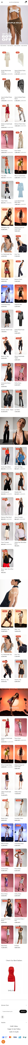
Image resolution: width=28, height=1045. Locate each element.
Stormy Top (18, 679)
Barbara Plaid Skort (6, 517)
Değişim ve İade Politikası (14, 1029)
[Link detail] (11, 978)
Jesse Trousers (19, 517)
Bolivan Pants (18, 279)
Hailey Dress (18, 791)
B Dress (17, 945)
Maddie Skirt (18, 492)
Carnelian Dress (19, 818)
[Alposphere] (14, 2)
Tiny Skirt (3, 175)
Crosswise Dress (5, 304)
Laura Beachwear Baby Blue (19, 201)
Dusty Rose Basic (6, 467)
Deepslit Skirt (18, 304)
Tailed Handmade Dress (6, 792)
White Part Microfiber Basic (20, 543)
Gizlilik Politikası (14, 1026)
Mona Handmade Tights (19, 357)
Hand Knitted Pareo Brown (6, 98)
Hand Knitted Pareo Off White (20, 71)
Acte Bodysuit (5, 492)
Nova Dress (4, 894)
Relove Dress (4, 843)
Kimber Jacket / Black (7, 409)
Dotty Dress (18, 383)
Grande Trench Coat (6, 329)
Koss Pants (18, 150)
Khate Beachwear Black (19, 330)
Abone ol (23, 1011)
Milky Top (17, 629)
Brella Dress (4, 818)
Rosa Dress (18, 868)
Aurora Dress (4, 868)
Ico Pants (17, 409)
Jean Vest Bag (18, 467)
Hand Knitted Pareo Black (20, 98)
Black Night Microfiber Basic (7, 569)
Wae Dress (4, 945)
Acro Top (17, 254)
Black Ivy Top (5, 356)
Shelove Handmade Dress (6, 124)
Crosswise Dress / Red (20, 919)
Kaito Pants (4, 201)
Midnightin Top (5, 227)
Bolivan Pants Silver (20, 124)
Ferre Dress (4, 150)
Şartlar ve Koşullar (14, 1032)
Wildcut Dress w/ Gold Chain (19, 228)
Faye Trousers (5, 542)
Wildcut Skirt (4, 279)
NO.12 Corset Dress (20, 175)
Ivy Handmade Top (6, 254)
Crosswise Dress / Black (6, 383)
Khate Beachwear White (6, 71)
